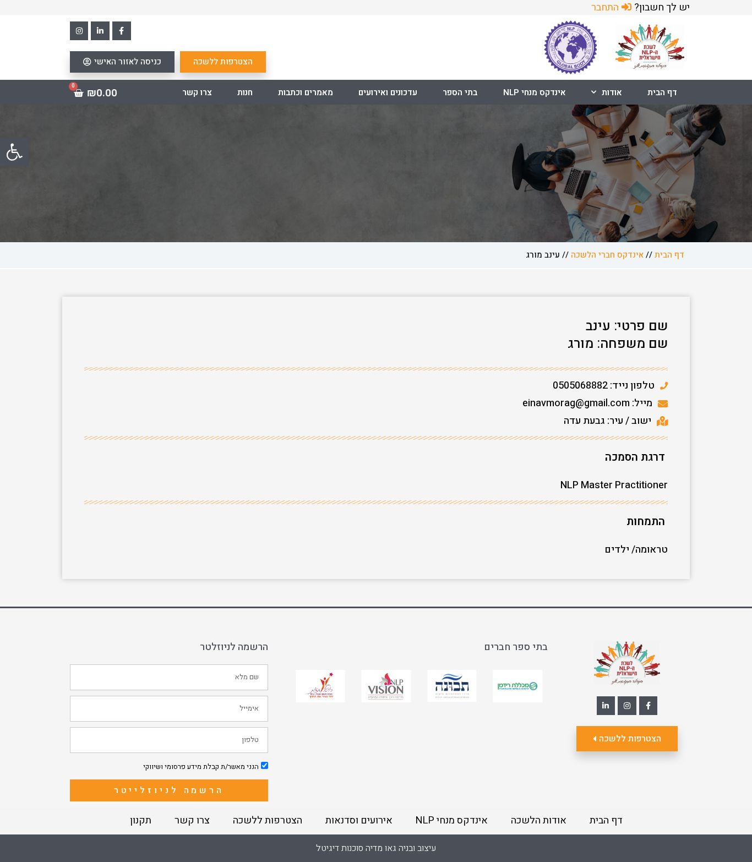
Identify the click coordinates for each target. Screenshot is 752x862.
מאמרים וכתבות (305, 92)
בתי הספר (460, 92)
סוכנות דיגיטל (339, 848)
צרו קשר (197, 92)
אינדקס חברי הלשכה (607, 255)
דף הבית (662, 92)
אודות (612, 92)
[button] (14, 152)
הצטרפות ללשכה (267, 820)
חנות (245, 92)
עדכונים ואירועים (387, 92)
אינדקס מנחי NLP (534, 92)
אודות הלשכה (538, 820)
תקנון (140, 820)
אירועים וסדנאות (359, 820)
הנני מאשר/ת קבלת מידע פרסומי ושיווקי (201, 766)
